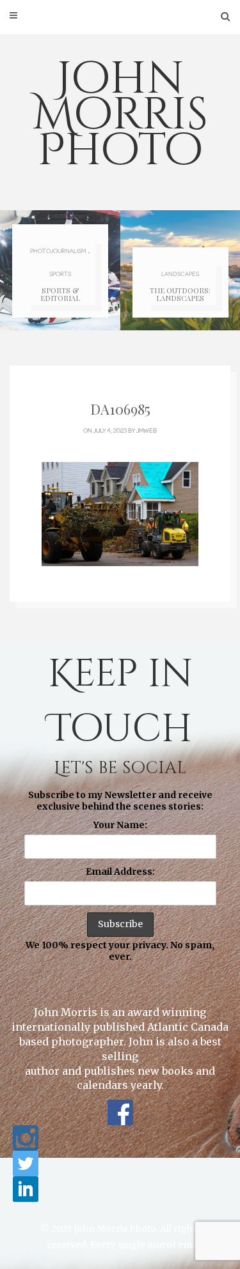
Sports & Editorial (60, 294)
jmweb (146, 430)
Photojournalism (58, 250)
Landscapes (180, 273)
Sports (60, 273)
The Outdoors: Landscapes (180, 294)
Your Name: (120, 825)
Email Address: (120, 871)
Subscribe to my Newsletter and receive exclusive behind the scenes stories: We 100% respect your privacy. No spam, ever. (120, 876)
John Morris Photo (120, 115)
